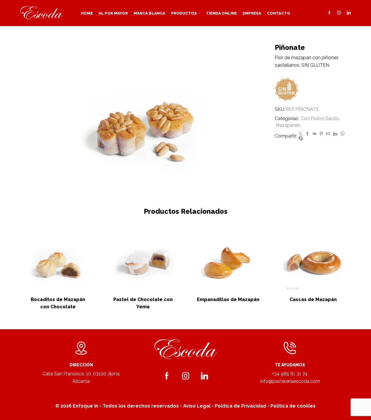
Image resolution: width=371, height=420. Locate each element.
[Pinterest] (321, 134)
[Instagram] (339, 13)
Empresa (252, 13)
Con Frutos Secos (320, 118)
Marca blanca (149, 13)
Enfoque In (85, 406)
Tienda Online (221, 13)
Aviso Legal (196, 406)
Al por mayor (113, 13)
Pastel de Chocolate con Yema (143, 303)
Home (87, 13)
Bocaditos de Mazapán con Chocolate (58, 303)
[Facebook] (329, 13)
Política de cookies (293, 406)
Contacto (278, 13)
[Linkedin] (349, 13)
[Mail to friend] (328, 134)
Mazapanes (287, 125)
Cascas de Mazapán (313, 299)
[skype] (300, 138)
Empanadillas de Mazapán (228, 299)
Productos (184, 13)
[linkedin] (335, 134)
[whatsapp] (342, 134)
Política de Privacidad (240, 406)
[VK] (314, 134)
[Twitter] (300, 134)
